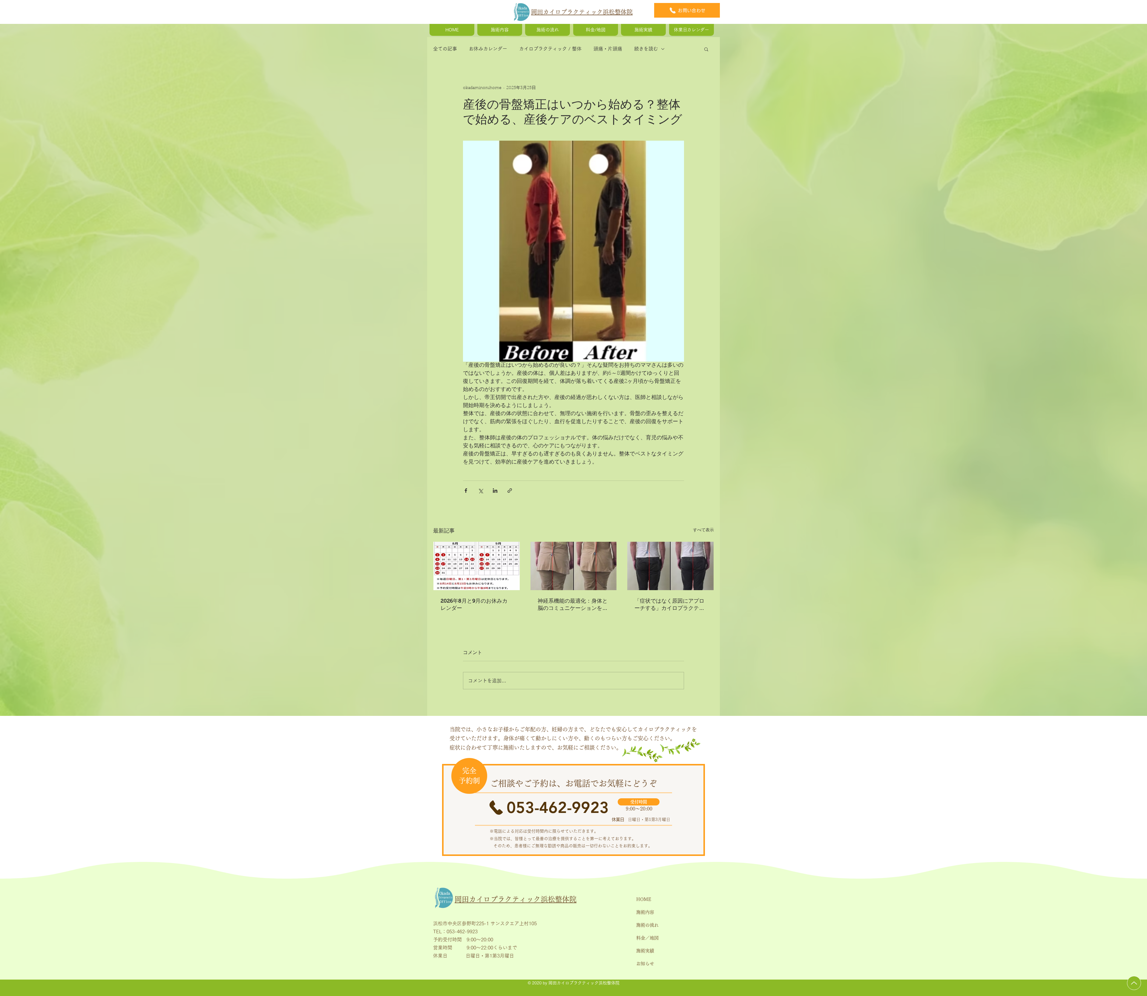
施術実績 (645, 951)
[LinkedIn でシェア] (495, 490)
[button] (706, 49)
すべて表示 (703, 530)
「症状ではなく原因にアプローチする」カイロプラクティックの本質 (669, 605)
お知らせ (645, 963)
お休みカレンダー (488, 48)
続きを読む (646, 48)
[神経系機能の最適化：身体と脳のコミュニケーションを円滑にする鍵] (573, 566)
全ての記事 (445, 48)
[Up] (1134, 983)
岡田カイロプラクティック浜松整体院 (582, 12)
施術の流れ (647, 925)
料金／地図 (647, 938)
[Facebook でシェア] (466, 490)
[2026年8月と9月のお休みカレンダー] (476, 566)
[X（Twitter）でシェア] (480, 490)
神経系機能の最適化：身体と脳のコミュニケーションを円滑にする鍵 (573, 605)
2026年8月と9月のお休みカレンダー (474, 604)
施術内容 (645, 912)
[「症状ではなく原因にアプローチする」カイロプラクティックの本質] (670, 566)
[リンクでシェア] (510, 490)
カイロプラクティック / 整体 (550, 48)
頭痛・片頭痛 (608, 48)
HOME (643, 899)
